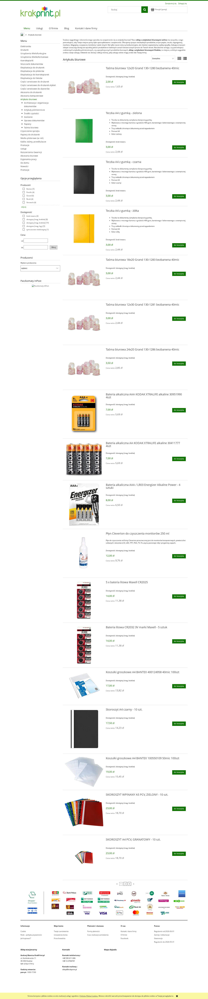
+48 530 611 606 (68, 958)
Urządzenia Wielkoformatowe (34, 57)
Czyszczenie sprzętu (30, 131)
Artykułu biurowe (29, 99)
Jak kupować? (26, 938)
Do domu (25, 162)
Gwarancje (158, 938)
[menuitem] (27, 28)
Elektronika (26, 46)
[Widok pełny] (185, 58)
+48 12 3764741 (68, 961)
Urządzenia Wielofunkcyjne (33, 53)
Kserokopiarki (27, 60)
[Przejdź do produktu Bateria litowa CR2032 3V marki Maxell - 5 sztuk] (84, 645)
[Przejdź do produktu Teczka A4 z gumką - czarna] (84, 179)
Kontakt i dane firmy (128, 931)
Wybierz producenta (28, 263)
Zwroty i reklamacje (162, 935)
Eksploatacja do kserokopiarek (35, 74)
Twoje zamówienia (61, 931)
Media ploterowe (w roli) (32, 138)
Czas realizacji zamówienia (98, 935)
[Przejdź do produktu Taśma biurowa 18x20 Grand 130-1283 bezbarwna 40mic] (84, 277)
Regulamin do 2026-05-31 (164, 942)
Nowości (24, 166)
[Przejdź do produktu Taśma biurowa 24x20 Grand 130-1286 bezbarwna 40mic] (84, 367)
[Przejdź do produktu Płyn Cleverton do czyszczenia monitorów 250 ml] (84, 553)
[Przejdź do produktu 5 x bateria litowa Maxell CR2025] (84, 600)
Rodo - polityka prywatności (31, 935)
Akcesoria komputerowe (32, 95)
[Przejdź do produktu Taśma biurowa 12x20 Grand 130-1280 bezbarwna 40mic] (84, 86)
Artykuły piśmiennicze (34, 110)
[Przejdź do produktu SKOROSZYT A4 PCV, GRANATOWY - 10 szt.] (84, 857)
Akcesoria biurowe (29, 155)
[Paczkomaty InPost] (40, 286)
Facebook (124, 938)
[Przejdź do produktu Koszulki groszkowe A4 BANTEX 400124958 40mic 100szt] (84, 686)
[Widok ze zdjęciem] (179, 58)
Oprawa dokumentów (34, 120)
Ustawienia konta (60, 935)
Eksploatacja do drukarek (32, 67)
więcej (23, 207)
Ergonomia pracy (29, 159)
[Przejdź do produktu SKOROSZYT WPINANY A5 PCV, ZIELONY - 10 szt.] (84, 812)
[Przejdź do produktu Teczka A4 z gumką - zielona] (84, 131)
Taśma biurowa (31, 127)
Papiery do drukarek (30, 134)
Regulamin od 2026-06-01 (164, 931)
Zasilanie (28, 117)
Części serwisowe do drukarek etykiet (38, 85)
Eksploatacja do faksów (31, 78)
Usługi (23, 148)
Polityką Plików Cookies (89, 996)
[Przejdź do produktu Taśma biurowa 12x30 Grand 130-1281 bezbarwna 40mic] (84, 322)
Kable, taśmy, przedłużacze (33, 141)
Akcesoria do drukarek (31, 92)
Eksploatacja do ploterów (32, 71)
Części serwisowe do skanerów (35, 88)
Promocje (25, 145)
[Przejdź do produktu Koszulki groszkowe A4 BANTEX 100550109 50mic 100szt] (84, 772)
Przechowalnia (59, 938)
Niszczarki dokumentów (32, 64)
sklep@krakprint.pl (69, 969)
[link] (28, 189)
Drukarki (25, 50)
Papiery (27, 124)
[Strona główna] (40, 14)
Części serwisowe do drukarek (35, 81)
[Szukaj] (144, 9)
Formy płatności (93, 931)
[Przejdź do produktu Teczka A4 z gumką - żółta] (84, 228)
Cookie (23, 931)
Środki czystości (31, 113)
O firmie (124, 935)
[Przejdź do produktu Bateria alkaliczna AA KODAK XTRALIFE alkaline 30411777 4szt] (84, 459)
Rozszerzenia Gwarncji (31, 152)
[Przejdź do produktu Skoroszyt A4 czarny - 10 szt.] (84, 729)
